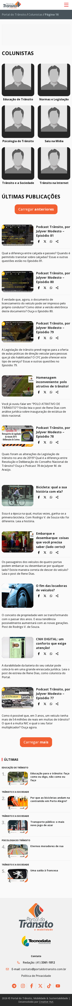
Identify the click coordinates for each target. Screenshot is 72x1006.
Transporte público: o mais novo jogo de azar (47, 823)
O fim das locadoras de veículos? (51, 588)
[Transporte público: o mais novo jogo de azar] (18, 827)
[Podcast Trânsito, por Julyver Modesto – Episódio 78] (17, 436)
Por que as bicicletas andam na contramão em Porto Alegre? (50, 799)
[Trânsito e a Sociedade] (18, 163)
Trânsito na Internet (54, 183)
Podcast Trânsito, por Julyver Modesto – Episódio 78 (53, 432)
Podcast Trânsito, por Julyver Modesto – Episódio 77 (53, 693)
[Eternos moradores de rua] (18, 851)
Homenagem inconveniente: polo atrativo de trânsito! (52, 381)
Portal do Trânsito (14, 14)
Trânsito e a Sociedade (18, 183)
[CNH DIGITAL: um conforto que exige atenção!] (17, 647)
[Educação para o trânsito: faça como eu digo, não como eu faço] (18, 778)
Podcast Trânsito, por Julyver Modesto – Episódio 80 (53, 277)
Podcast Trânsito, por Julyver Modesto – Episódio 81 (53, 231)
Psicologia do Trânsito (18, 141)
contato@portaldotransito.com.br (43, 969)
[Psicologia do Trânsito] (18, 121)
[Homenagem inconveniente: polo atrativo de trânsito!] (17, 386)
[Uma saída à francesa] (18, 875)
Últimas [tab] (11, 759)
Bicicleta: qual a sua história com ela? (51, 489)
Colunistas (35, 14)
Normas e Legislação (54, 99)
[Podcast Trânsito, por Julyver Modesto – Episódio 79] (17, 331)
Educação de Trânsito (18, 99)
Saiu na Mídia (54, 141)
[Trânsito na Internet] (54, 163)
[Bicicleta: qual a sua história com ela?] (17, 495)
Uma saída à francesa (44, 870)
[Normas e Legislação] (54, 80)
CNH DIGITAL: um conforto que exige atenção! (51, 643)
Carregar (36, 209)
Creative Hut (46, 1001)
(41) (45, 962)
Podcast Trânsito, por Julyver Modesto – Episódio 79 (53, 327)
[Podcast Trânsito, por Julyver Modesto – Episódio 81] (17, 235)
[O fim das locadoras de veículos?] (17, 596)
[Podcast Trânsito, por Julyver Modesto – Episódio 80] (17, 281)
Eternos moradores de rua (46, 846)
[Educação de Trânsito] (18, 80)
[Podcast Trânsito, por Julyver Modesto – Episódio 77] (17, 697)
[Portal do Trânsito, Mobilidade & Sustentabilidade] (36, 916)
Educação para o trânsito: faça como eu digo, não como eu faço (49, 777)
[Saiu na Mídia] (54, 121)
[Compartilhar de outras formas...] (57, 241)
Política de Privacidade (36, 976)
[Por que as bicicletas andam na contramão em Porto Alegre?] (18, 802)
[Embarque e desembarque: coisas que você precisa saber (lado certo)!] (17, 541)
